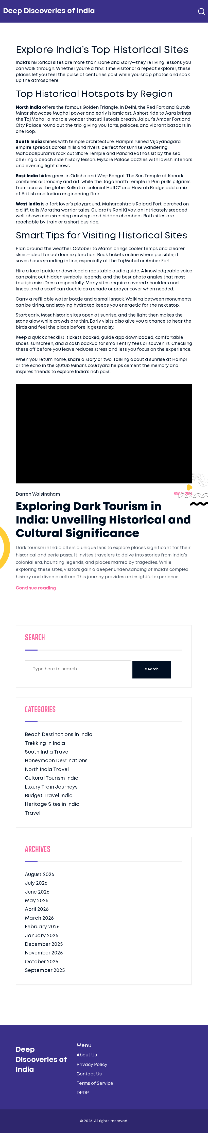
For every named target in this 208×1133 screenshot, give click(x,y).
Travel (32, 813)
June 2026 (37, 892)
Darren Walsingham (38, 494)
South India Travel (47, 752)
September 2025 (45, 970)
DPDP (83, 1093)
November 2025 (44, 953)
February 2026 (42, 927)
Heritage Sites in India (52, 804)
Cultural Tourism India (52, 778)
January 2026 (41, 936)
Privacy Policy (92, 1065)
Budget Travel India (49, 796)
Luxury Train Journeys (51, 787)
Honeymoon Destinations (56, 761)
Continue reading (36, 588)
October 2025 (41, 962)
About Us (87, 1055)
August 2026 (39, 875)
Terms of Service (95, 1084)
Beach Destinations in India (59, 735)
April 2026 (37, 909)
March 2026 (39, 918)
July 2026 (36, 883)
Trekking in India (45, 743)
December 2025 (44, 944)
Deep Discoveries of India (49, 11)
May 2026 (36, 901)
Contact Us (89, 1074)
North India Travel (47, 770)
